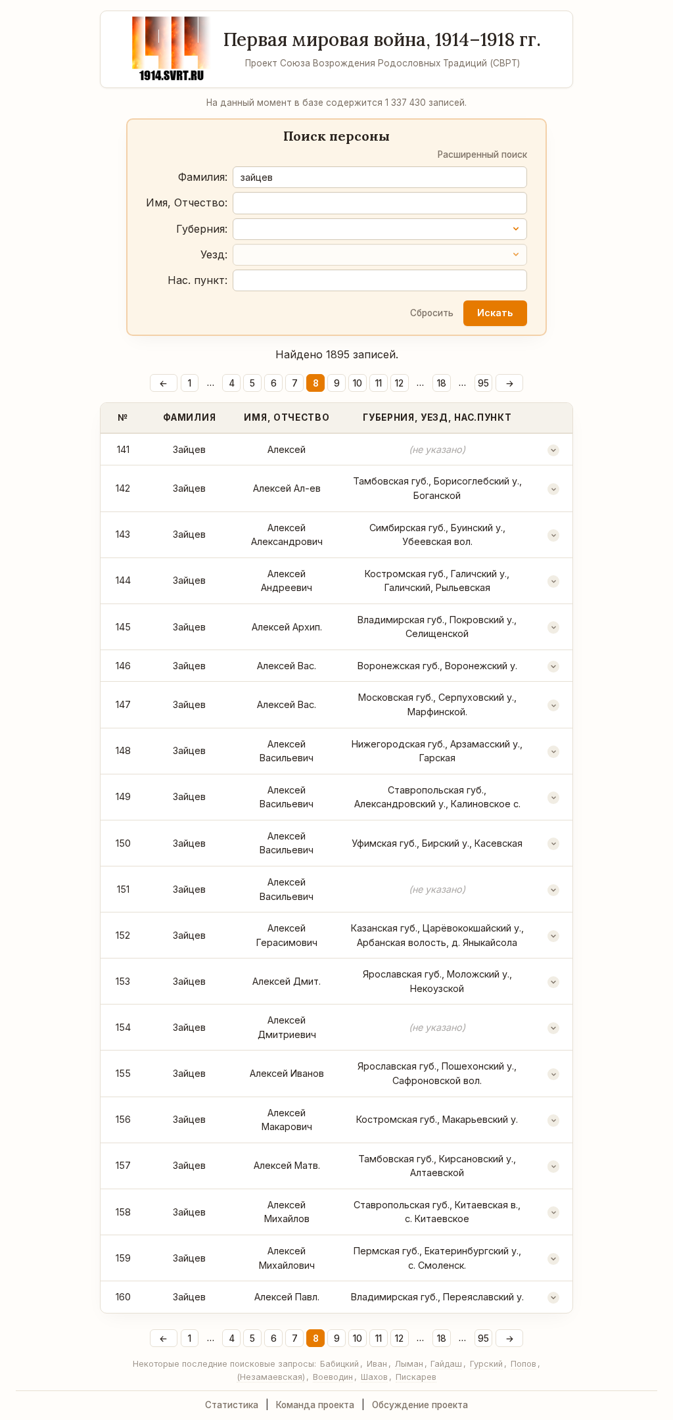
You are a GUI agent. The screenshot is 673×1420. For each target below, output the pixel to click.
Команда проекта (315, 1405)
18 (441, 383)
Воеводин (333, 1377)
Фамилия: (202, 176)
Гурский (486, 1364)
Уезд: (213, 254)
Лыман (409, 1364)
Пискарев (416, 1377)
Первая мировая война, (382, 39)
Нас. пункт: (197, 280)
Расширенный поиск (482, 154)
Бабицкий (339, 1364)
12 (399, 383)
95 (483, 383)
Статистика (231, 1405)
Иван (377, 1364)
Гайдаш (446, 1364)
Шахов (374, 1377)
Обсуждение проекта (420, 1405)
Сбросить (431, 313)
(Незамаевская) (271, 1377)
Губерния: (201, 228)
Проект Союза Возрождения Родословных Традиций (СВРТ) (382, 63)
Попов (523, 1364)
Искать (495, 312)
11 (378, 383)
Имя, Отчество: (186, 202)
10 (357, 383)
